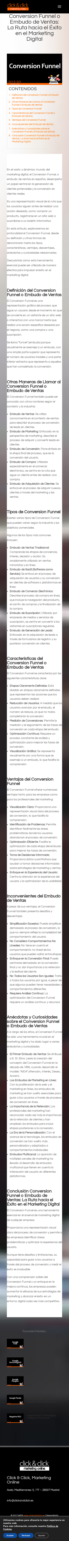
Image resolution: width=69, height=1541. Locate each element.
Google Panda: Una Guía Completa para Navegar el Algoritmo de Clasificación (41, 1399)
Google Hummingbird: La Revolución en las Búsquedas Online (43, 1362)
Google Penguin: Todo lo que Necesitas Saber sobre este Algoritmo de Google (42, 1381)
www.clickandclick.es (34, 1515)
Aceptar (10, 1535)
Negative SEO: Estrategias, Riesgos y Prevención (42, 1416)
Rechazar (26, 1535)
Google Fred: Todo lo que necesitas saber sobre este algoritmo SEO (41, 1343)
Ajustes (41, 1535)
